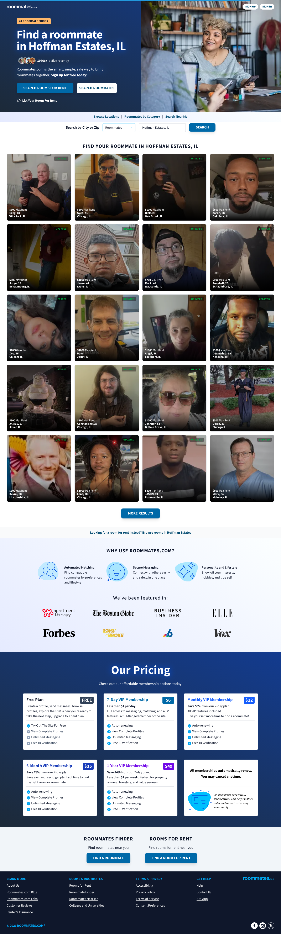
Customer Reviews (19, 905)
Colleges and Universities (86, 905)
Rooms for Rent (80, 885)
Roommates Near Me (83, 899)
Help (200, 885)
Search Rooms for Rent (45, 88)
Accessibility (144, 885)
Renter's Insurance (20, 912)
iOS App (202, 899)
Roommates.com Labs (22, 899)
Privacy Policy (145, 892)
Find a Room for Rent (171, 858)
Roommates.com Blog (22, 892)
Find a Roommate (108, 858)
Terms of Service (147, 899)
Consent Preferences (150, 905)
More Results (140, 513)
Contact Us (204, 892)
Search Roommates (96, 88)
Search (202, 127)
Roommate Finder (81, 892)
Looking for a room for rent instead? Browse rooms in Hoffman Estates (140, 532)
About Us (13, 885)
